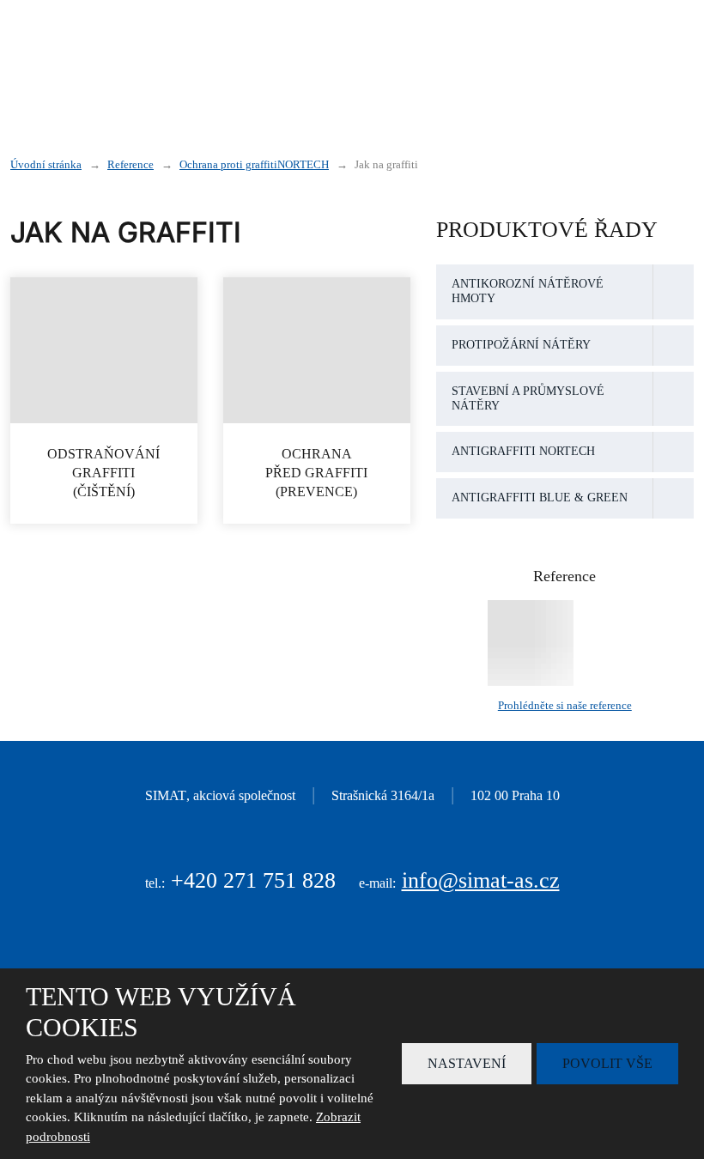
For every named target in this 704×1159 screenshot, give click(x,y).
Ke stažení (517, 79)
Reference (418, 79)
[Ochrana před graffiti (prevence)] (316, 350)
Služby (469, 43)
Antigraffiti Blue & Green (540, 497)
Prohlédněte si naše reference (565, 705)
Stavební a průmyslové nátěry (528, 398)
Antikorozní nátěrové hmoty (528, 291)
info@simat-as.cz (481, 880)
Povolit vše (607, 1063)
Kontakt (610, 79)
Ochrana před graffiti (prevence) (316, 473)
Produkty (374, 43)
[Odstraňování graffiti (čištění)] (103, 350)
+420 (253, 880)
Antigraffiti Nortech (523, 451)
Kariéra (612, 43)
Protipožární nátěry (521, 344)
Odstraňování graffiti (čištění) (104, 473)
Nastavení (467, 1063)
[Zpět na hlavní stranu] (117, 61)
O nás (538, 43)
